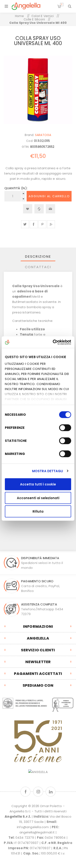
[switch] (65, 427)
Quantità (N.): (16, 188)
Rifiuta (38, 511)
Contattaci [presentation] (38, 267)
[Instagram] (38, 792)
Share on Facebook (34, 224)
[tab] (38, 256)
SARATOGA (43, 135)
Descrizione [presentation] (38, 256)
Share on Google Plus (51, 224)
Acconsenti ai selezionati (38, 498)
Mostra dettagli (47, 471)
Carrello (61, 4)
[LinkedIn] (51, 792)
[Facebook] (25, 792)
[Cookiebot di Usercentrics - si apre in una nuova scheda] (53, 342)
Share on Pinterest (42, 224)
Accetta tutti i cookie (38, 484)
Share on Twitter (25, 224)
